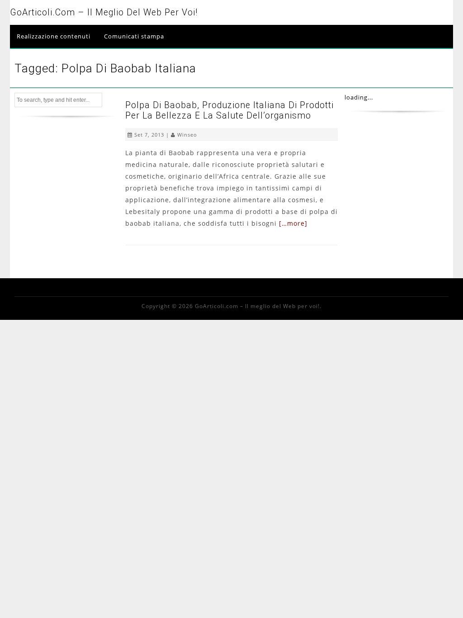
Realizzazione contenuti (53, 36)
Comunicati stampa (134, 36)
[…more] (293, 223)
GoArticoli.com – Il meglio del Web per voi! (104, 12)
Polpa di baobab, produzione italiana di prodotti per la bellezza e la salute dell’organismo (229, 110)
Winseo (187, 134)
